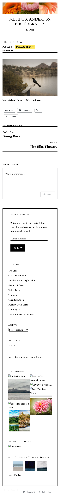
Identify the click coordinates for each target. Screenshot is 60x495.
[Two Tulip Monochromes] (41, 378)
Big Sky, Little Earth (18, 304)
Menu (30, 30)
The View (13, 294)
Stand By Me (14, 309)
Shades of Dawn (16, 285)
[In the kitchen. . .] (17, 376)
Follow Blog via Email (19, 215)
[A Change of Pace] (19, 421)
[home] (19, 390)
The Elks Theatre (43, 145)
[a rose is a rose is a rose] (19, 406)
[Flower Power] (41, 407)
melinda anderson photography (30, 22)
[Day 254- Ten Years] (40, 391)
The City (12, 270)
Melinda (9, 50)
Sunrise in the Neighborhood (22, 280)
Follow (18, 248)
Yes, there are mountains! (21, 314)
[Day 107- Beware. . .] (41, 385)
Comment (47, 194)
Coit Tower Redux (17, 275)
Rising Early (14, 290)
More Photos (14, 474)
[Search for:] (29, 345)
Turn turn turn (16, 299)
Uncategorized (17, 125)
